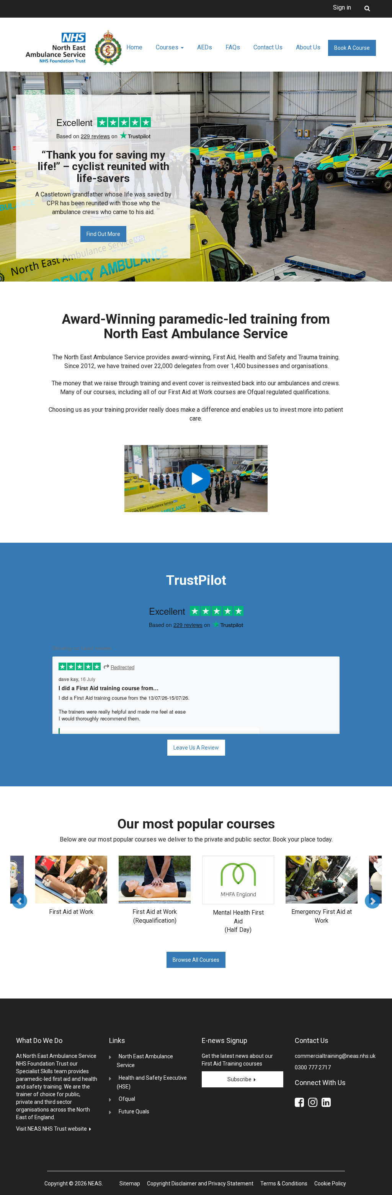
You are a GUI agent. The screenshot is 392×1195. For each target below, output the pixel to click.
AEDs (204, 47)
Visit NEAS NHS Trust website (52, 1129)
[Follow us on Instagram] (314, 1104)
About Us (308, 47)
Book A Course (352, 48)
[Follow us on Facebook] (301, 1104)
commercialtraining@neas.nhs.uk (335, 1056)
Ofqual (127, 1099)
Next (372, 901)
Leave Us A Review (196, 748)
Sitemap (129, 1183)
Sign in (342, 7)
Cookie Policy (330, 1183)
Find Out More (103, 234)
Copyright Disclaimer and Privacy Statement (200, 1183)
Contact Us (268, 47)
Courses (168, 47)
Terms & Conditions (283, 1183)
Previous (19, 901)
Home (134, 47)
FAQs (232, 47)
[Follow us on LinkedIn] (327, 1104)
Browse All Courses (196, 960)
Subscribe (240, 1079)
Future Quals (134, 1111)
